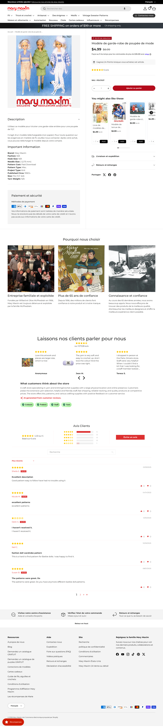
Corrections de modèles (19, 667)
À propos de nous (16, 642)
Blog (10, 647)
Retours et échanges (57, 661)
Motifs (74, 15)
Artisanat (42, 15)
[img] (81, 343)
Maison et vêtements (18, 20)
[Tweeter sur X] (104, 174)
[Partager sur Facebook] (109, 174)
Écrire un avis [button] (130, 437)
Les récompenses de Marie (20, 696)
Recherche (84, 642)
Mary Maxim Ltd (18, 717)
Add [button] (104, 141)
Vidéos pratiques (55, 656)
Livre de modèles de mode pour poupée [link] (98, 127)
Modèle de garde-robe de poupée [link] (137, 118)
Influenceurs (93, 20)
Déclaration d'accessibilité (59, 666)
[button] (125, 8)
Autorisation (40, 20)
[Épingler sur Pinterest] (114, 174)
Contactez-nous (54, 642)
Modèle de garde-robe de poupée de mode (29, 32)
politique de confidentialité (92, 647)
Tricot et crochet (24, 15)
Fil (9, 15)
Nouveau (53, 20)
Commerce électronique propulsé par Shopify (41, 717)
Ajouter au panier (134, 88)
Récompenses (112, 20)
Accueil (10, 32)
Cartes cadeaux (76, 20)
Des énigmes (58, 15)
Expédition (52, 647)
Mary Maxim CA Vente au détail (93, 666)
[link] (100, 112)
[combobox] (85, 8)
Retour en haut (81, 623)
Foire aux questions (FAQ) (59, 651)
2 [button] (80, 595)
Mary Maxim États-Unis (90, 661)
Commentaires (86, 656)
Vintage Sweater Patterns (95, 15)
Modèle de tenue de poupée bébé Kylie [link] (117, 126)
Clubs (63, 20)
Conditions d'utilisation (19, 684)
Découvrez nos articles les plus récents (48, 2)
